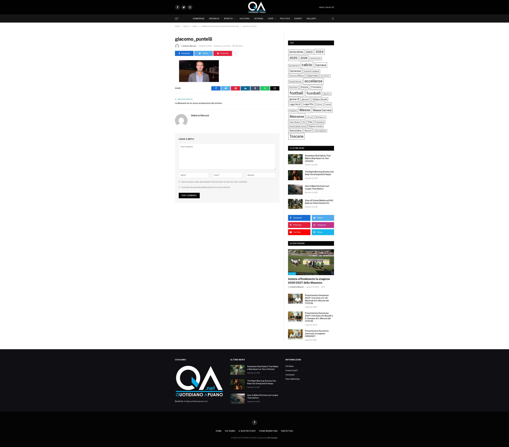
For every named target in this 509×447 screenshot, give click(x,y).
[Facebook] (165, 69)
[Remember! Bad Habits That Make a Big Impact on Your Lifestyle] (295, 159)
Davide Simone (295, 82)
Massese (296, 116)
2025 (293, 58)
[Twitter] (165, 75)
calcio (307, 64)
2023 (309, 52)
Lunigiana (293, 110)
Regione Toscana (315, 126)
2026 (303, 58)
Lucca (328, 104)
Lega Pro (308, 104)
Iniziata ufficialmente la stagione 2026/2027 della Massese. (309, 280)
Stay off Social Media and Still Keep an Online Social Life (319, 201)
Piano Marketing (292, 379)
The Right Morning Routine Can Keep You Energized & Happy (319, 173)
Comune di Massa (296, 76)
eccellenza (313, 81)
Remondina (295, 130)
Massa (305, 110)
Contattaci (290, 375)
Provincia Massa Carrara (297, 126)
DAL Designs (272, 438)
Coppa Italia (312, 76)
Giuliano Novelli (320, 99)
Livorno (319, 104)
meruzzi (310, 117)
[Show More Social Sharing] (235, 53)
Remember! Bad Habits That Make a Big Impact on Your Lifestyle (318, 158)
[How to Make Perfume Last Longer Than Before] (295, 190)
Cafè (270, 19)
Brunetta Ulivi (294, 65)
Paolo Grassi (294, 122)
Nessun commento (223, 46)
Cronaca (214, 19)
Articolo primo (315, 59)
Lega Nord (294, 104)
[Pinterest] (165, 89)
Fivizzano (316, 87)
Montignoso (320, 117)
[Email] (165, 96)
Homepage (198, 19)
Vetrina (258, 19)
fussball (313, 93)
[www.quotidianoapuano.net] (257, 7)
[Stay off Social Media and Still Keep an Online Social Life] (295, 204)
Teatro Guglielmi (320, 131)
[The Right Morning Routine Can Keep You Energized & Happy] (295, 175)
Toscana (296, 136)
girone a (327, 94)
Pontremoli (319, 122)
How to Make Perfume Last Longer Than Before (317, 187)
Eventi (298, 19)
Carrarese (295, 70)
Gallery (311, 19)
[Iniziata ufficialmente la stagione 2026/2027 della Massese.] (311, 262)
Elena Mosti (293, 87)
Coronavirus (325, 76)
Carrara (320, 65)
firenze (304, 87)
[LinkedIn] (165, 82)
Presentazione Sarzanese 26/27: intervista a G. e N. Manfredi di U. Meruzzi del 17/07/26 (317, 299)
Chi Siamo (289, 366)
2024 (320, 52)
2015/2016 (296, 52)
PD (304, 122)
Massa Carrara (322, 110)
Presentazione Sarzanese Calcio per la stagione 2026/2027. (317, 333)
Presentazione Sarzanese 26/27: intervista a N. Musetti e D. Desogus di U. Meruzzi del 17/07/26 (319, 317)
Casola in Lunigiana (311, 71)
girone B (294, 99)
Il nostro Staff (291, 370)
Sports (228, 19)
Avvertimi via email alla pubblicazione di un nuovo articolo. (206, 187)
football (296, 93)
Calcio (292, 273)
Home (219, 431)
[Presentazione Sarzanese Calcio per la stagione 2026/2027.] (295, 334)
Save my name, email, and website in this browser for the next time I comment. (214, 182)
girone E (306, 99)
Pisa (310, 122)
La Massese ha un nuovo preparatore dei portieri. (198, 103)
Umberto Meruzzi (189, 46)
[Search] (332, 19)
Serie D (308, 130)
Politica (285, 19)
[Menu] (176, 19)
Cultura (245, 19)
